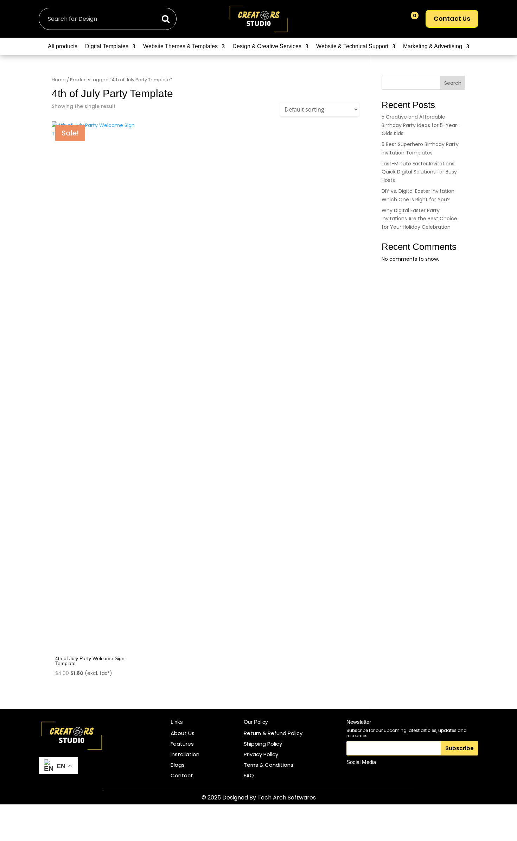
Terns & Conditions (268, 765)
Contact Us (452, 18)
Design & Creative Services (266, 46)
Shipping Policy (263, 743)
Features (182, 743)
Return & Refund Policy (273, 733)
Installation (185, 754)
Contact (182, 775)
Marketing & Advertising (432, 46)
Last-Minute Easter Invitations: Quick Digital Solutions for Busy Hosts (419, 172)
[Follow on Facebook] (369, 775)
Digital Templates (106, 46)
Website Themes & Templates (180, 46)
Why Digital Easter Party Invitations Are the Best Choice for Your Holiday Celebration (419, 219)
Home (59, 79)
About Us (182, 733)
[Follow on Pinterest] (385, 775)
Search (452, 83)
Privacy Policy (261, 754)
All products (62, 46)
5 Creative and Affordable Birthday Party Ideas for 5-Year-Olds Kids (421, 125)
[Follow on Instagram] (353, 775)
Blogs (178, 765)
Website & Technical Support (352, 46)
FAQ (249, 775)
